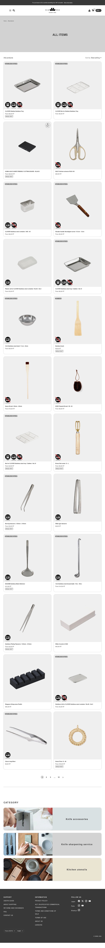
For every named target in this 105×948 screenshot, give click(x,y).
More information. (68, 2)
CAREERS (38, 925)
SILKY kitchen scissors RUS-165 (65, 171)
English (19, 931)
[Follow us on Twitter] (83, 901)
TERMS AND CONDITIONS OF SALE (45, 912)
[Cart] (93, 10)
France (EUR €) (9, 931)
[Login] (89, 10)
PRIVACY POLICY (41, 901)
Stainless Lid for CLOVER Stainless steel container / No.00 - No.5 (74, 704)
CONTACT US (8, 915)
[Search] (14, 10)
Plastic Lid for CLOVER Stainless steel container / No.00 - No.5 (23, 289)
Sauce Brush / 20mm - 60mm (13, 406)
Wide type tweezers (61, 524)
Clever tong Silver (10, 761)
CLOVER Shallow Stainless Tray (14, 111)
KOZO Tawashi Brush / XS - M (63, 406)
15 (58, 777)
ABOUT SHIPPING (10, 904)
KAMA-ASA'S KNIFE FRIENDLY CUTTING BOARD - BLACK (22, 171)
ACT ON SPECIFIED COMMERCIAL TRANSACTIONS (47, 905)
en (98, 10)
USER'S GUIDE (9, 901)
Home (5, 21)
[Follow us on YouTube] (90, 901)
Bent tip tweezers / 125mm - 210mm (15, 524)
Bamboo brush (59, 346)
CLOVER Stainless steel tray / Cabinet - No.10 (68, 289)
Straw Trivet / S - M (60, 761)
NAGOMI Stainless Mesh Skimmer (15, 584)
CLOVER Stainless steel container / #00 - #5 (18, 231)
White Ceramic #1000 (61, 644)
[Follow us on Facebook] (79, 901)
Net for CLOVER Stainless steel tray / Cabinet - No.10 (20, 463)
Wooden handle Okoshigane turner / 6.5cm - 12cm (69, 231)
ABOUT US (39, 921)
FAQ (5, 912)
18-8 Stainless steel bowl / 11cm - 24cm (16, 346)
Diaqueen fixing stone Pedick (13, 704)
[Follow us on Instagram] (86, 901)
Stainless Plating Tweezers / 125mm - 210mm (18, 644)
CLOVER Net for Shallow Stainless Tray (66, 111)
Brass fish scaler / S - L (62, 463)
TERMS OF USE (40, 918)
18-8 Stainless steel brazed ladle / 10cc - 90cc (68, 584)
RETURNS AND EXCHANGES (14, 908)
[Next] (62, 777)
